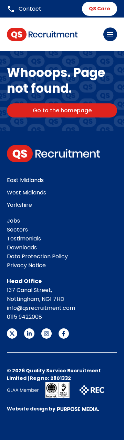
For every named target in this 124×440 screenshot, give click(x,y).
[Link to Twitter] (12, 333)
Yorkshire (19, 205)
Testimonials (24, 238)
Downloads (22, 247)
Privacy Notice (26, 265)
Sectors (17, 230)
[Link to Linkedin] (29, 333)
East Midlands (25, 180)
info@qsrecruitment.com (41, 308)
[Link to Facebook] (64, 333)
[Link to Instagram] (46, 333)
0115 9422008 (24, 317)
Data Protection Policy (37, 256)
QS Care (99, 8)
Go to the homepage (62, 110)
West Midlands (26, 192)
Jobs (13, 221)
